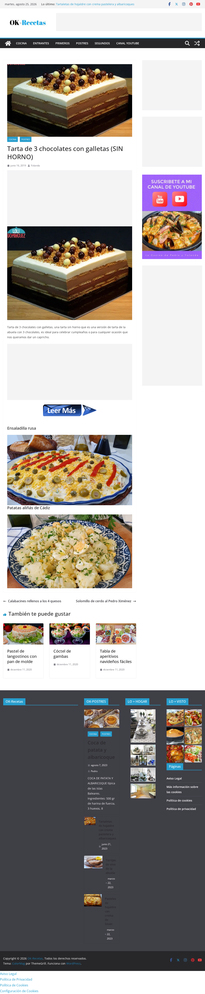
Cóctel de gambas (62, 653)
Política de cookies (179, 800)
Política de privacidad (181, 809)
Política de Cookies (14, 985)
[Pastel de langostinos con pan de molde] (23, 626)
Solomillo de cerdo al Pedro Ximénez (103, 601)
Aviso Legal (174, 778)
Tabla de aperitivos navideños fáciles (116, 656)
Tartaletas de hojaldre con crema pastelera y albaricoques (95, 4)
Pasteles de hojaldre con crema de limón (110, 911)
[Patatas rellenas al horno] (175, 718)
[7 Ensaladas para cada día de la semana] (193, 718)
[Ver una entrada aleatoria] (197, 43)
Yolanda (35, 165)
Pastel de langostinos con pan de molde (22, 656)
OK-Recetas (14, 701)
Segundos (102, 43)
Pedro (94, 771)
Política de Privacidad (16, 979)
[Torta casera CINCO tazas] (175, 735)
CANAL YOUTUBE (127, 43)
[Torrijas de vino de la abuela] (93, 874)
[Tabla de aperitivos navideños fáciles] (116, 626)
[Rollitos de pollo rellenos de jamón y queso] (193, 735)
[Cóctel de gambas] (69, 626)
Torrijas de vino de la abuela (111, 866)
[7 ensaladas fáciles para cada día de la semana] (193, 753)
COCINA (21, 43)
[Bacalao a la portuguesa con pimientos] (175, 753)
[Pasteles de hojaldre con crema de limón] (93, 918)
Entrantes (41, 43)
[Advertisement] (129, 22)
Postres (82, 43)
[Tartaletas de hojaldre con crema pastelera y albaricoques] (89, 835)
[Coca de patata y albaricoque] (101, 718)
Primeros (62, 43)
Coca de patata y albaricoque (101, 749)
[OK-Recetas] (8, 43)
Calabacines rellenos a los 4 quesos (34, 601)
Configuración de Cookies (19, 991)
